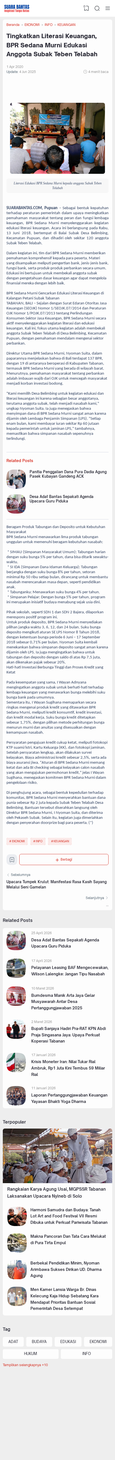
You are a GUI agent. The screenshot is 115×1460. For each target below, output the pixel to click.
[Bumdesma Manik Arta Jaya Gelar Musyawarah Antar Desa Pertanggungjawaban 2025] (16, 1004)
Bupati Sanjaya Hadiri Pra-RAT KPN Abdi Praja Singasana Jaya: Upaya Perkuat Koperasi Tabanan (68, 1034)
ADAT (13, 1341)
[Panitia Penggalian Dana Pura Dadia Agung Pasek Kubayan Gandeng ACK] (16, 488)
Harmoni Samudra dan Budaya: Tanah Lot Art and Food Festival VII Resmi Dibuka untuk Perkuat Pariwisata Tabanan (68, 1216)
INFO (39, 841)
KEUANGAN (61, 841)
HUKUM (30, 1353)
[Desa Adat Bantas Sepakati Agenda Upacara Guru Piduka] (16, 512)
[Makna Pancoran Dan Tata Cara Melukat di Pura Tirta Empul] (17, 1251)
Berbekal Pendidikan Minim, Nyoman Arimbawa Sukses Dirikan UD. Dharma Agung (66, 1269)
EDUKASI (68, 1341)
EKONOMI (18, 841)
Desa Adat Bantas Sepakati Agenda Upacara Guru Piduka (62, 498)
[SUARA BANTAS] (16, 8)
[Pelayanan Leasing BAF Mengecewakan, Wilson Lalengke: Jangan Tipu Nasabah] (16, 976)
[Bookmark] (12, 861)
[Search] (97, 8)
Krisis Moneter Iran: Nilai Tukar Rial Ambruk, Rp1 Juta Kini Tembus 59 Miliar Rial (68, 1067)
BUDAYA (39, 1341)
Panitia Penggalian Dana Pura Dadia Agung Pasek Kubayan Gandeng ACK (68, 474)
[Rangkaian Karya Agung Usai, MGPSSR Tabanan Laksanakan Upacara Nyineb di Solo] (57, 1182)
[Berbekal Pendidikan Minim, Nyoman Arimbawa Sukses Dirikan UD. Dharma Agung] (17, 1278)
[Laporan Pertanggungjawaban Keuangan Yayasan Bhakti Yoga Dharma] (16, 1104)
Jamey (94, 1444)
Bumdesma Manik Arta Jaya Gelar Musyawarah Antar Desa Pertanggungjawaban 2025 (63, 1001)
